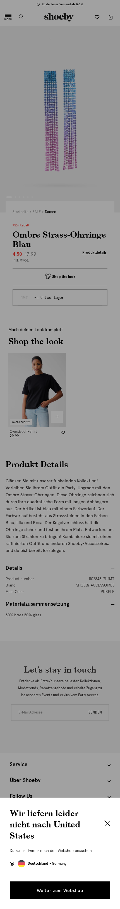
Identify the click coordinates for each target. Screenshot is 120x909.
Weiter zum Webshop (60, 890)
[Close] (107, 824)
